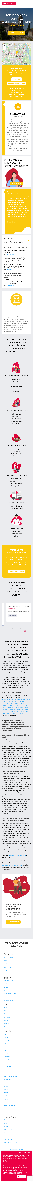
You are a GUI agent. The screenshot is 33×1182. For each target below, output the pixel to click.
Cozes (6, 1053)
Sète (5, 1027)
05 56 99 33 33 (11, 254)
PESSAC (13, 709)
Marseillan (7, 1017)
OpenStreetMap (24, 64)
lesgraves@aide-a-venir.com (16, 83)
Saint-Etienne (8, 1139)
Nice (5, 990)
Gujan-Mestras (9, 1060)
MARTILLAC (6, 709)
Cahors (7, 1050)
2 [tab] (15, 628)
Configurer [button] (7, 1176)
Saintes (6, 1089)
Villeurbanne (8, 1129)
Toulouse (7, 1099)
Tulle (5, 1102)
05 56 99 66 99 (11, 285)
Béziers (6, 1010)
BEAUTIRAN (26, 699)
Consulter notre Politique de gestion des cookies (15, 1172)
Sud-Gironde (8, 1096)
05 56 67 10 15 (11, 269)
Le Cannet (7, 987)
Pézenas (6, 1023)
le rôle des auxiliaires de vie (17, 855)
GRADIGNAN (19, 705)
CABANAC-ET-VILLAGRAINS (17, 701)
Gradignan (8, 1056)
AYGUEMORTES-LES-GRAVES (12, 699)
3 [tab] (18, 628)
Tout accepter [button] (21, 1177)
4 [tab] (20, 628)
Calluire (6, 1133)
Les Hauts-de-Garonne (10, 1076)
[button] (16, 52)
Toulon (6, 997)
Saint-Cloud (7, 967)
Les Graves (8, 1066)
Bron (5, 1120)
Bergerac (7, 1040)
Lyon (5, 1123)
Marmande (7, 1079)
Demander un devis (16, 32)
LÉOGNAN (24, 707)
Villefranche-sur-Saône (10, 1142)
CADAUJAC (6, 703)
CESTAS (12, 705)
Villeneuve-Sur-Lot (9, 1106)
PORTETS (20, 709)
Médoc (6, 1083)
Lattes (6, 1014)
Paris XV (6, 964)
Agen (6, 1034)
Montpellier (7, 1020)
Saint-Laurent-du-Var (10, 993)
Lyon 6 (6, 1126)
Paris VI (6, 960)
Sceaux (6, 970)
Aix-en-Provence (8, 980)
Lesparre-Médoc (9, 1063)
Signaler (10, 615)
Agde (5, 1007)
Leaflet (20, 64)
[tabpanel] (15, 612)
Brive (6, 1043)
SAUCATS (15, 714)
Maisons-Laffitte (8, 957)
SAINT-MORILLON (22, 712)
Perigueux (7, 1086)
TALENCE (22, 714)
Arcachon (7, 1037)
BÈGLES (5, 701)
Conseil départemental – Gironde (12, 865)
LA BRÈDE (17, 707)
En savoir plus (13, 922)
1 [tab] (13, 628)
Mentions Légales (16, 1149)
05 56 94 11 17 (17, 79)
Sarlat (6, 1092)
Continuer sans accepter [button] (25, 1152)
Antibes (6, 984)
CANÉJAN (13, 703)
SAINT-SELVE (6, 714)
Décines (6, 1136)
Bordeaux (7, 1047)
